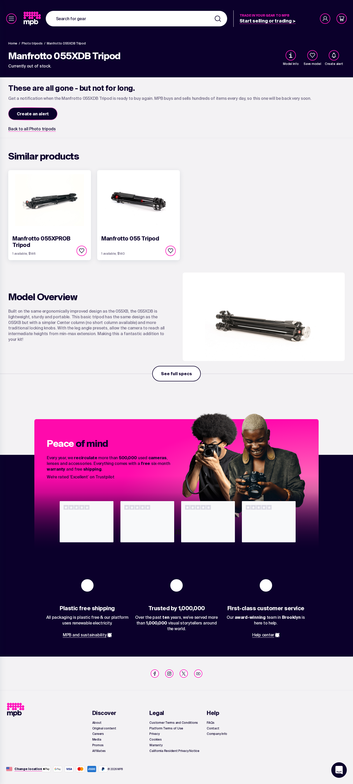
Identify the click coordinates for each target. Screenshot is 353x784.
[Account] (325, 18)
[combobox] (136, 18)
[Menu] (11, 18)
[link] (33, 19)
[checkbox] (312, 55)
